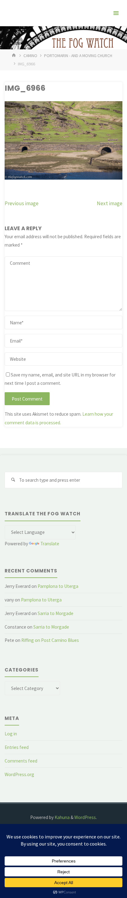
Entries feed (17, 747)
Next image (109, 203)
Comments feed (21, 761)
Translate (49, 544)
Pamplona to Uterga (58, 586)
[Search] (13, 480)
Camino (30, 55)
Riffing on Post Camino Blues (50, 640)
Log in (11, 734)
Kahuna (62, 817)
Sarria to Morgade (55, 613)
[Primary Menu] (116, 13)
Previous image (22, 203)
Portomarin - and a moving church (78, 55)
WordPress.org (19, 774)
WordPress (85, 817)
